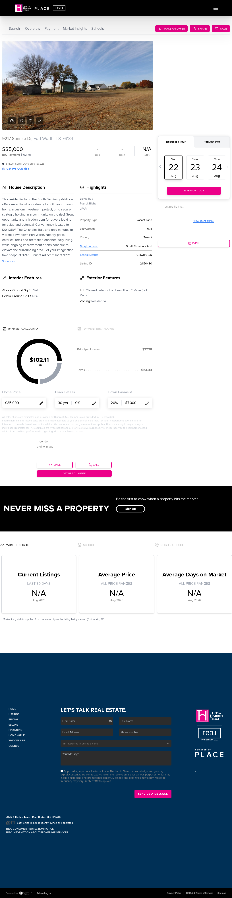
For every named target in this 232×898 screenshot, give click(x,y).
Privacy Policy (174, 893)
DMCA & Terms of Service (199, 893)
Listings (14, 714)
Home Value (17, 735)
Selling (13, 724)
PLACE (57, 817)
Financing (15, 730)
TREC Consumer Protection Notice (30, 828)
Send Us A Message (153, 793)
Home (12, 709)
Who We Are (17, 740)
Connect (15, 746)
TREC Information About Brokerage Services (37, 832)
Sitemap (222, 893)
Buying (13, 719)
